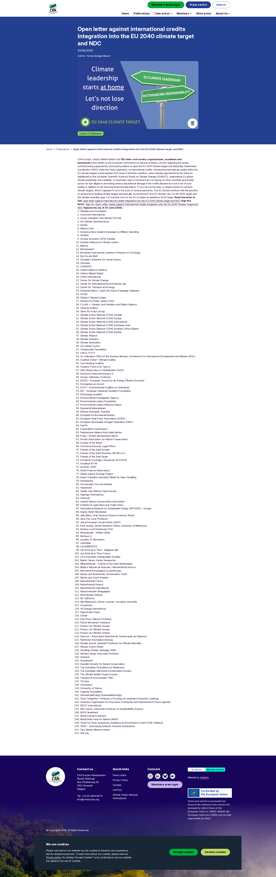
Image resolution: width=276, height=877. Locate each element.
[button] (165, 4)
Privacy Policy (120, 780)
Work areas (203, 13)
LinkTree (117, 789)
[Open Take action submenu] (171, 13)
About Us (222, 13)
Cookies (117, 785)
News (125, 13)
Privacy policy (53, 857)
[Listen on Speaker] (172, 776)
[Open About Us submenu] (229, 13)
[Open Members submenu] (191, 13)
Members (183, 13)
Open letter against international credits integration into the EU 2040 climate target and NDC (131, 200)
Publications (142, 13)
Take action (162, 13)
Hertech (204, 777)
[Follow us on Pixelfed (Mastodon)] (165, 776)
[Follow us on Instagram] (150, 776)
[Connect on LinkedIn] (157, 776)
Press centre (119, 775)
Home (49, 149)
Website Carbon (215, 769)
